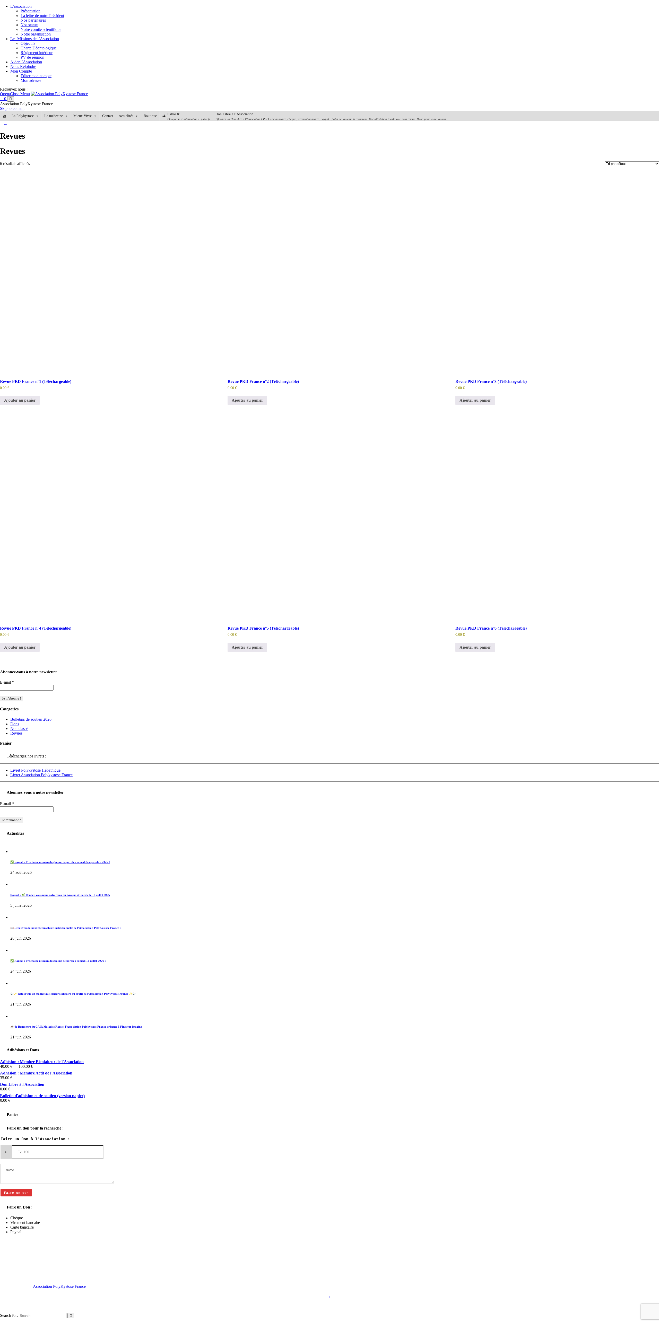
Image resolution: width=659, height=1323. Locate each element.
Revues (16, 733)
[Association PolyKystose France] (59, 94)
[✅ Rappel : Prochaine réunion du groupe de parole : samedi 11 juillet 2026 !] (15, 950)
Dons (14, 724)
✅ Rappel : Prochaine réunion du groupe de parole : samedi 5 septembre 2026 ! (60, 861)
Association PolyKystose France (59, 1286)
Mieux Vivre (82, 116)
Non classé (19, 728)
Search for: (9, 1315)
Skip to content (12, 108)
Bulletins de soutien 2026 (30, 719)
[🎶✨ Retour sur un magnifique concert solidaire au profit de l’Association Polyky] (15, 983)
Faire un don (16, 1193)
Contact (107, 116)
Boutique (150, 116)
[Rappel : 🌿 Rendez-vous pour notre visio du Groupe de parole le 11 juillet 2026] (15, 884)
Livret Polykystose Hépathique (35, 770)
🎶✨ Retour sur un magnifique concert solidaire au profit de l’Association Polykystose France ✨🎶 (73, 993)
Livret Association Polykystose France (41, 775)
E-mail (7, 682)
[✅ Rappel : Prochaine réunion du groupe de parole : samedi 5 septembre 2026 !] (15, 851)
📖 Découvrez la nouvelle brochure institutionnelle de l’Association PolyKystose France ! (65, 927)
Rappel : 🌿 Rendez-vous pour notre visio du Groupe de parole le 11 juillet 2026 (60, 894)
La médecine (53, 116)
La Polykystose (23, 116)
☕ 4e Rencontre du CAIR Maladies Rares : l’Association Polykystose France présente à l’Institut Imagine (76, 1026)
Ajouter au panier (20, 400)
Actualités (126, 116)
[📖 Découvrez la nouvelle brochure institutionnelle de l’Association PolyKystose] (15, 917)
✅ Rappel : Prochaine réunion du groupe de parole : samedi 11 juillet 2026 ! (58, 960)
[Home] (4, 116)
